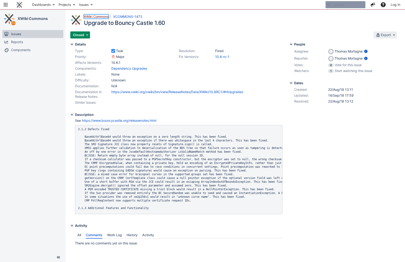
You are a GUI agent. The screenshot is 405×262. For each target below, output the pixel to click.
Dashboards (41, 5)
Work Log (114, 235)
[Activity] (72, 225)
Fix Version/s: (189, 57)
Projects (65, 5)
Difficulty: (82, 80)
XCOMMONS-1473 (127, 17)
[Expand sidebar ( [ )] (58, 257)
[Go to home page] (19, 4)
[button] (5, 4)
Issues (84, 5)
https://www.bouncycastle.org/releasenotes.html (119, 120)
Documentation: (87, 86)
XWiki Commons (33, 18)
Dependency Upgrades (129, 68)
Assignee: (301, 51)
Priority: (81, 57)
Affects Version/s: (88, 63)
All (79, 235)
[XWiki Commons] (9, 18)
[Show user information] (366, 51)
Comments (94, 235)
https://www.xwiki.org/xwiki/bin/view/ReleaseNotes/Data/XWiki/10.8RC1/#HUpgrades (177, 92)
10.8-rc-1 (222, 57)
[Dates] (291, 83)
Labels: (80, 74)
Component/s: (86, 68)
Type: (79, 51)
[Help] (383, 4)
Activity (148, 235)
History (132, 235)
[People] (291, 44)
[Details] (72, 44)
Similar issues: (85, 102)
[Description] (72, 114)
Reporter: (301, 58)
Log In (395, 5)
